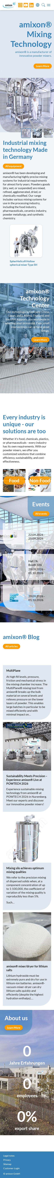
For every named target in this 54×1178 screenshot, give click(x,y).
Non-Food (40, 480)
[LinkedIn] (29, 5)
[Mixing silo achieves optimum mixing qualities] (27, 838)
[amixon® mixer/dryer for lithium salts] (27, 936)
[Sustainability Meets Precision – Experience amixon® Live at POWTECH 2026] (27, 746)
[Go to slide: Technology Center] (48, 133)
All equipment (13, 166)
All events (41, 513)
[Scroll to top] (46, 1170)
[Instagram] (18, 5)
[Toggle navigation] (48, 5)
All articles (11, 646)
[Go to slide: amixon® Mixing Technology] (26, 133)
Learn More (40, 339)
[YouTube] (23, 5)
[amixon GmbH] (9, 5)
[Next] (51, 71)
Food (14, 480)
